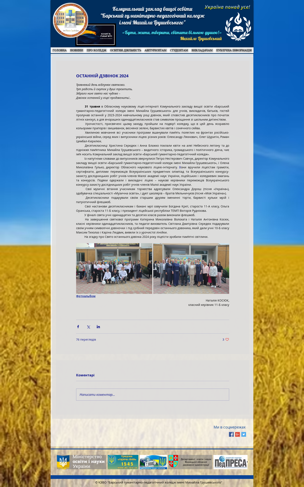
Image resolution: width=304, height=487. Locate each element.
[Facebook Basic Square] (231, 434)
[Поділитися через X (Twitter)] (88, 327)
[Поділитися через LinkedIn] (98, 327)
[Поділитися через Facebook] (78, 327)
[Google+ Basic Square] (237, 434)
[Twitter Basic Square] (243, 434)
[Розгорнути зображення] (114, 268)
